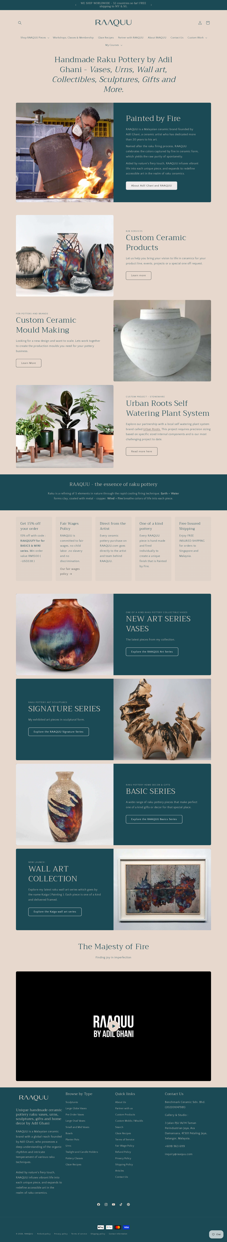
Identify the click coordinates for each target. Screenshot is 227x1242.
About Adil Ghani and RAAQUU (151, 185)
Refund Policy (123, 1152)
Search (119, 1127)
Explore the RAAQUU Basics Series (154, 819)
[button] (20, 23)
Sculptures (72, 1102)
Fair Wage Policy (124, 1145)
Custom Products (125, 1114)
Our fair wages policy (70, 571)
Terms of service (79, 1234)
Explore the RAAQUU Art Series (152, 651)
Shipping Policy (124, 1164)
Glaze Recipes (73, 1164)
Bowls (69, 1133)
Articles (119, 1170)
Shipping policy (98, 1234)
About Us (120, 1102)
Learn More (28, 363)
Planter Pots (72, 1139)
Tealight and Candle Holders (82, 1152)
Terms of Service (124, 1139)
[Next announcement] (151, 5)
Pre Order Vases (75, 1114)
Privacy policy (61, 1234)
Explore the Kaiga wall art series (55, 911)
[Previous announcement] (76, 5)
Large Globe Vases (76, 1108)
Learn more (138, 275)
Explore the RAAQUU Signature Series (59, 731)
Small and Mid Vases (77, 1127)
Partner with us (124, 1108)
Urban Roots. (152, 429)
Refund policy (44, 1234)
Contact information (118, 1234)
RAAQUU (28, 1234)
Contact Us (121, 1177)
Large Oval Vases (75, 1120)
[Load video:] (113, 1026)
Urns (68, 1145)
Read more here (141, 451)
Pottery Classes (74, 1158)
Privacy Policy (123, 1158)
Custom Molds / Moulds (129, 1120)
